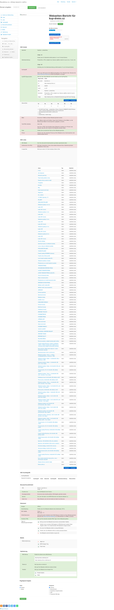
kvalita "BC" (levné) (42, 209)
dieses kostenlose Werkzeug (43, 74)
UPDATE (60, 24)
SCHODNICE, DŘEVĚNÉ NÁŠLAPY (45, 331)
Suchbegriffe (5, 22)
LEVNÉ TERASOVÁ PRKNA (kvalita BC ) (46, 273)
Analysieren (32, 7)
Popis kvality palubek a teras (44, 177)
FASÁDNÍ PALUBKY (42, 251)
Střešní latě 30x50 (42, 324)
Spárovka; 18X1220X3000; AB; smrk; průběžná (48, 441)
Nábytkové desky (41, 297)
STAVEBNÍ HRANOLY (42, 326)
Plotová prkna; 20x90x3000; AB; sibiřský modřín (48, 379)
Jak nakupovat (41, 173)
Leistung (52, 587)
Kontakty (40, 185)
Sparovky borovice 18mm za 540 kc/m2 (46, 352)
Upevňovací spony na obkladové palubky (46, 243)
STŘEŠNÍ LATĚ (41, 319)
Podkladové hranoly (42, 309)
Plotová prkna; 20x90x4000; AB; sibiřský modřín (48, 389)
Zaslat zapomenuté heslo (43, 190)
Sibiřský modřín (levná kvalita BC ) (45, 287)
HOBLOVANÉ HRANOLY (43, 302)
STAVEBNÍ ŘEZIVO (42, 314)
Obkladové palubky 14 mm (43, 212)
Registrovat (40, 192)
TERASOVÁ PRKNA (42, 265)
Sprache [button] (74, 1)
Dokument (4, 27)
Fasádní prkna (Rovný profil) (44, 255)
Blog (39, 187)
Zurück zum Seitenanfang (7, 15)
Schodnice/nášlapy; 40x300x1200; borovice (47, 448)
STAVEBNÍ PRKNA (42, 316)
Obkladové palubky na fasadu (44, 260)
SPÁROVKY (40, 290)
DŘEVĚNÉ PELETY (42, 336)
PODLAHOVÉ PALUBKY (43, 248)
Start (58, 1)
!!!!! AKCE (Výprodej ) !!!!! (43, 197)
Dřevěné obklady (41, 241)
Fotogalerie (40, 182)
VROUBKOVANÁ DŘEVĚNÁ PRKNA (45, 268)
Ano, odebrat (40, 195)
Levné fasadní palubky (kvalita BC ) (45, 258)
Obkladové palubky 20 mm (43, 226)
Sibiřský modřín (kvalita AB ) (44, 285)
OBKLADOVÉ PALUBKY (43, 202)
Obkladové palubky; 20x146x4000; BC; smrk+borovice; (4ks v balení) (46, 404)
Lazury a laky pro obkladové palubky (45, 246)
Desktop (22, 587)
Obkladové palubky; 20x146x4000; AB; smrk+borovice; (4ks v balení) (46, 411)
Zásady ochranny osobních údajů (45, 462)
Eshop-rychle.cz (41, 464)
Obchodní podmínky (42, 175)
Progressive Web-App (55, 594)
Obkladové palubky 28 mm (43, 234)
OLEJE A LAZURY (42, 329)
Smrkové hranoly (41, 304)
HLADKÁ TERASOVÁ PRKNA (44, 270)
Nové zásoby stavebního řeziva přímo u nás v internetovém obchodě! (47, 459)
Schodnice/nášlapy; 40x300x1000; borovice (47, 445)
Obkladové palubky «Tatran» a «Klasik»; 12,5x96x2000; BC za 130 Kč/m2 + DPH (46, 355)
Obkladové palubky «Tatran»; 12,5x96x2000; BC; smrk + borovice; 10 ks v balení (48, 374)
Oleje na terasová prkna (43, 277)
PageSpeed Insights (6, 34)
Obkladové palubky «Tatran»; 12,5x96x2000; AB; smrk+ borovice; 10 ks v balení (48, 383)
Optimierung (5, 32)
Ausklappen (73, 100)
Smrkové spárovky (42, 292)
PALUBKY (40, 199)
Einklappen (67, 100)
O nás (39, 170)
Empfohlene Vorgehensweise (56, 590)
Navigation (4, 38)
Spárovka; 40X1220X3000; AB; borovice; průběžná (48, 443)
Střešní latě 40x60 (42, 321)
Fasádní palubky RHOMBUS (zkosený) (46, 253)
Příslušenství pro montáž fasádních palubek (47, 263)
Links (3, 19)
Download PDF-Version (55, 34)
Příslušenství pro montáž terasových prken (47, 280)
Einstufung (63, 1)
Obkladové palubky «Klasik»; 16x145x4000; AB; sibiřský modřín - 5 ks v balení (48, 419)
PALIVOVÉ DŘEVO (42, 338)
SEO (51, 592)
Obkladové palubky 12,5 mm (44, 204)
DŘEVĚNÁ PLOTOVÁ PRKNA (44, 282)
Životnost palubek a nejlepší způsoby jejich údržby (48, 341)
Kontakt (68, 1)
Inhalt (3, 17)
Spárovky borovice (42, 294)
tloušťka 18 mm (41, 299)
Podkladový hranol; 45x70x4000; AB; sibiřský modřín (49, 377)
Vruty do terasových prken (43, 275)
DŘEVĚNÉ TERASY (42, 333)
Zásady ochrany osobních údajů (44, 180)
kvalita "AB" (40, 207)
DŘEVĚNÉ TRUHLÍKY (42, 312)
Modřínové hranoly (42, 307)
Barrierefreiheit (53, 589)
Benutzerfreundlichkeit (7, 24)
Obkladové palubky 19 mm (43, 219)
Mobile (3, 29)
